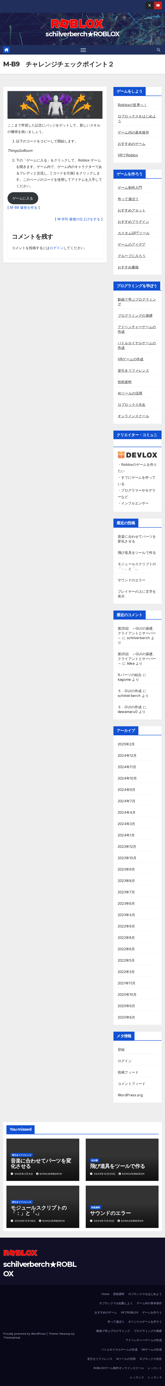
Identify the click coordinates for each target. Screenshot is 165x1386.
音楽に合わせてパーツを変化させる (41, 1163)
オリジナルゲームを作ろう (145, 1321)
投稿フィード (128, 1072)
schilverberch (138, 638)
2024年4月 (127, 812)
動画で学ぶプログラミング (113, 1331)
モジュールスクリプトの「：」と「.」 (39, 1210)
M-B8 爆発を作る (23, 207)
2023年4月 (126, 915)
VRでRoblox (128, 155)
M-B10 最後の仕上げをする (78, 219)
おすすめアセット (132, 210)
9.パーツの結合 (130, 675)
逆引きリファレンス (133, 370)
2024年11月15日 (104, 1220)
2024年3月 (126, 824)
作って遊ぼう (128, 199)
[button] (158, 50)
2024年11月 (127, 767)
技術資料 (125, 382)
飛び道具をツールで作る (137, 552)
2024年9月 (126, 789)
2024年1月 (126, 835)
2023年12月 (127, 846)
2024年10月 (127, 778)
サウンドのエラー (132, 580)
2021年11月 (127, 983)
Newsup (65, 1333)
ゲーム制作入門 (130, 187)
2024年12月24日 (105, 1173)
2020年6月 (126, 1017)
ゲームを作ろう (152, 1312)
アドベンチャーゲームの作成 (143, 1340)
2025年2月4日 (24, 1173)
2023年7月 (126, 892)
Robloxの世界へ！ (132, 105)
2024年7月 (126, 801)
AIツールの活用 (130, 393)
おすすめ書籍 (128, 267)
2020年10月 (127, 994)
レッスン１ (155, 1368)
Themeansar (11, 1337)
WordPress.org (130, 1095)
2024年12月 (127, 755)
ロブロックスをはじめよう (145, 1294)
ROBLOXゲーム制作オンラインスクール (119, 1368)
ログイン (56, 248)
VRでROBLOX (129, 1312)
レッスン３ (155, 1377)
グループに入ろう (132, 256)
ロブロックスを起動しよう (116, 1303)
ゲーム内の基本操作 (133, 132)
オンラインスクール (133, 416)
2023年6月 (126, 903)
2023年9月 (126, 869)
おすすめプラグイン (133, 221)
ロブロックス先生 (132, 404)
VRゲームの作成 (131, 359)
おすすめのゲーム (132, 144)
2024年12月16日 (26, 1220)
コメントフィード (132, 1083)
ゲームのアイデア (132, 244)
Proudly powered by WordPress (25, 1333)
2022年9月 (126, 926)
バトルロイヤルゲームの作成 (119, 1349)
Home (105, 1294)
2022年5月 (126, 960)
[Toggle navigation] (83, 49)
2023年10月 (127, 858)
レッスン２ (137, 1377)
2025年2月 (126, 744)
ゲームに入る (22, 198)
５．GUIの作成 (130, 691)
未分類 (94, 1160)
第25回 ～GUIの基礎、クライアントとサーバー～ (137, 633)
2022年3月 (126, 972)
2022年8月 (126, 937)
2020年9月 (126, 1006)
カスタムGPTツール (134, 233)
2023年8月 (126, 881)
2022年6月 (126, 949)
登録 (121, 1049)
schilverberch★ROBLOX (82, 34)
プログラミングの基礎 (135, 315)
